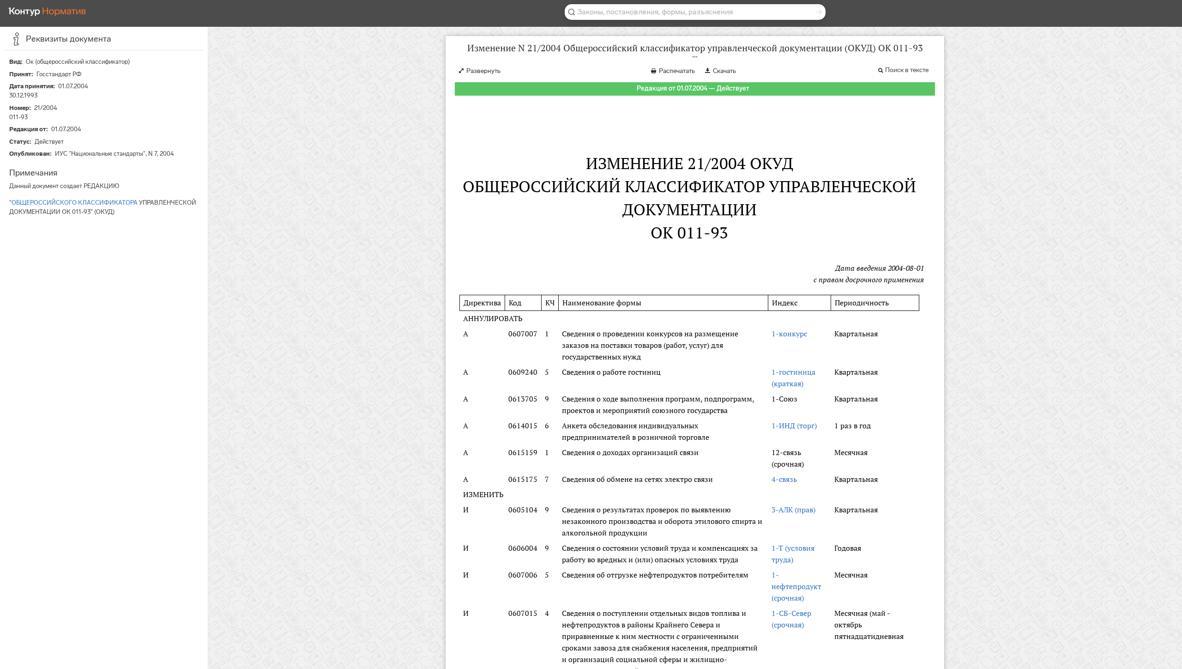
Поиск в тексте (907, 70)
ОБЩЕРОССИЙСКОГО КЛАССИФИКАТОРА (75, 202)
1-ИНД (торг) (794, 425)
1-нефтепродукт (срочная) (796, 586)
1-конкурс (789, 333)
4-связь (784, 479)
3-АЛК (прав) (793, 509)
